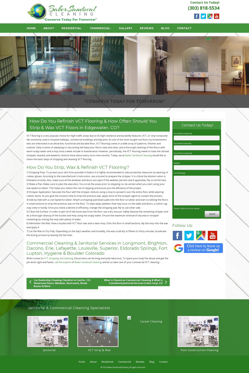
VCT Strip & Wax (99, 288)
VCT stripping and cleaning (58, 196)
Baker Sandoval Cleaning (88, 200)
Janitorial (49, 288)
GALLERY (125, 28)
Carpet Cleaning (151, 259)
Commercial (100, 28)
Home (31, 28)
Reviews (147, 28)
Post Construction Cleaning (199, 288)
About (48, 28)
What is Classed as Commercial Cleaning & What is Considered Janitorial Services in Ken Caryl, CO (133, 220)
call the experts (63, 200)
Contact (184, 28)
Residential (71, 28)
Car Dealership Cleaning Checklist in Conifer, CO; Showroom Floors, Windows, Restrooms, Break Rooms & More (62, 221)
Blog (165, 28)
